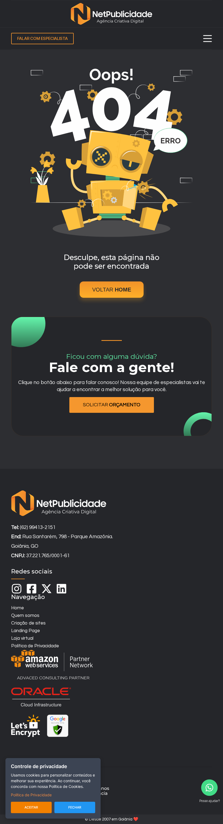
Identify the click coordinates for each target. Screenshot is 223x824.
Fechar (74, 807)
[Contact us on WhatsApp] (209, 787)
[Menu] (207, 38)
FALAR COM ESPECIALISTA (42, 38)
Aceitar (31, 807)
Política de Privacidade (31, 795)
